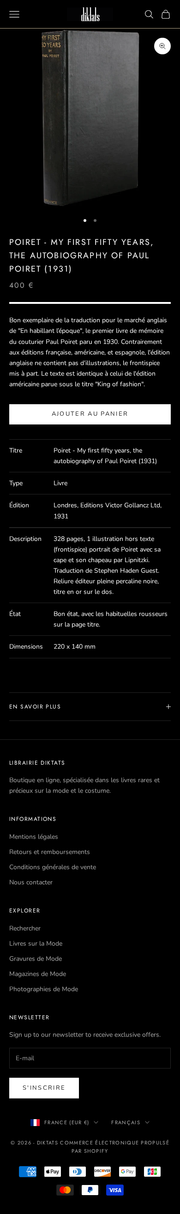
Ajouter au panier (90, 414)
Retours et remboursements (49, 852)
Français (125, 1122)
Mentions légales (33, 836)
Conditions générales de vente (52, 867)
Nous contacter (31, 882)
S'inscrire (44, 1088)
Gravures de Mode (35, 958)
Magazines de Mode (37, 974)
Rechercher (25, 928)
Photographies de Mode (43, 989)
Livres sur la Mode (35, 943)
